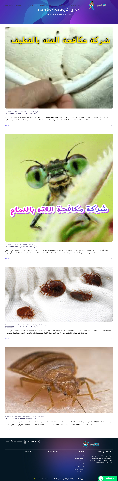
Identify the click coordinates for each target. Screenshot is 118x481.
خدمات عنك (9, 5)
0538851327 (32, 441)
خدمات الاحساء (76, 5)
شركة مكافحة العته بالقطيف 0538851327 (22, 114)
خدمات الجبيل (44, 5)
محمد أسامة (38, 479)
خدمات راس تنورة (20, 5)
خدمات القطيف (65, 5)
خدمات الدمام (18, 244)
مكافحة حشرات (9, 111)
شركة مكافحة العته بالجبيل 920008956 (21, 418)
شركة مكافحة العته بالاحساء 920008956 (21, 327)
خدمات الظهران (33, 5)
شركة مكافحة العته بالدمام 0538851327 (21, 247)
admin (25, 111)
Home (64, 14)
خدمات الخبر (54, 5)
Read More (8, 125)
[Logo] (97, 5)
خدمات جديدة (18, 325)
